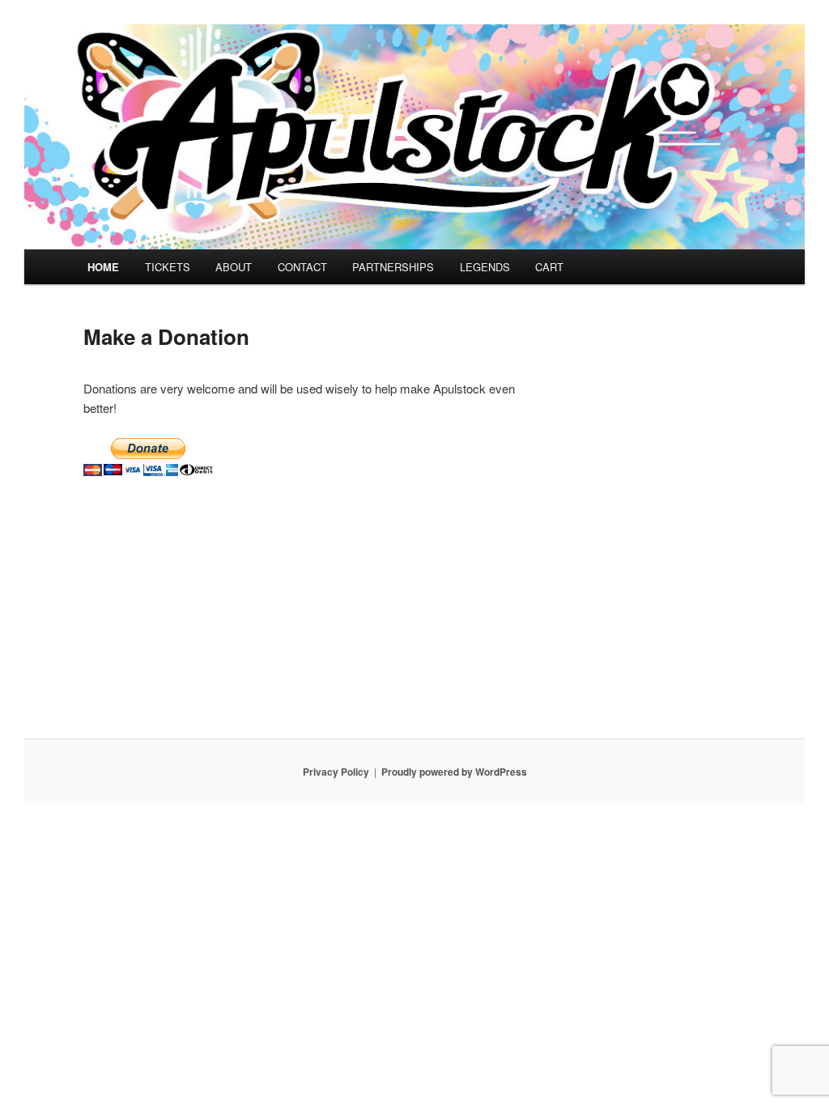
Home (103, 266)
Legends (485, 266)
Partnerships (393, 266)
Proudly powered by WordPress (454, 771)
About (233, 266)
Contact (302, 266)
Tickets (167, 266)
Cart (549, 266)
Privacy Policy (336, 771)
